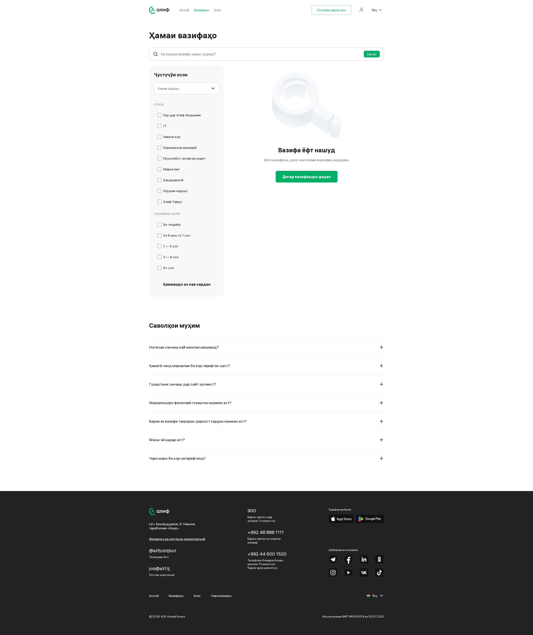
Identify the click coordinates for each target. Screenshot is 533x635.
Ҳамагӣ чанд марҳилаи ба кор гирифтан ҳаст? (189, 365)
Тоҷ (374, 10)
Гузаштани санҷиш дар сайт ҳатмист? (182, 384)
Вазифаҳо (201, 10)
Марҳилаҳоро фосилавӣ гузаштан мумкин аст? (190, 402)
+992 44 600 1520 (267, 554)
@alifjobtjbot (162, 550)
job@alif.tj (159, 568)
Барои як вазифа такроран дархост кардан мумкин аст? (198, 421)
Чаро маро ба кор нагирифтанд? (177, 458)
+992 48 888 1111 (266, 532)
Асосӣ (184, 10)
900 (252, 510)
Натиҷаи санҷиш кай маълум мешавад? (184, 347)
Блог (217, 10)
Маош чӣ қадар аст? (167, 439)
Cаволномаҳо (221, 596)
